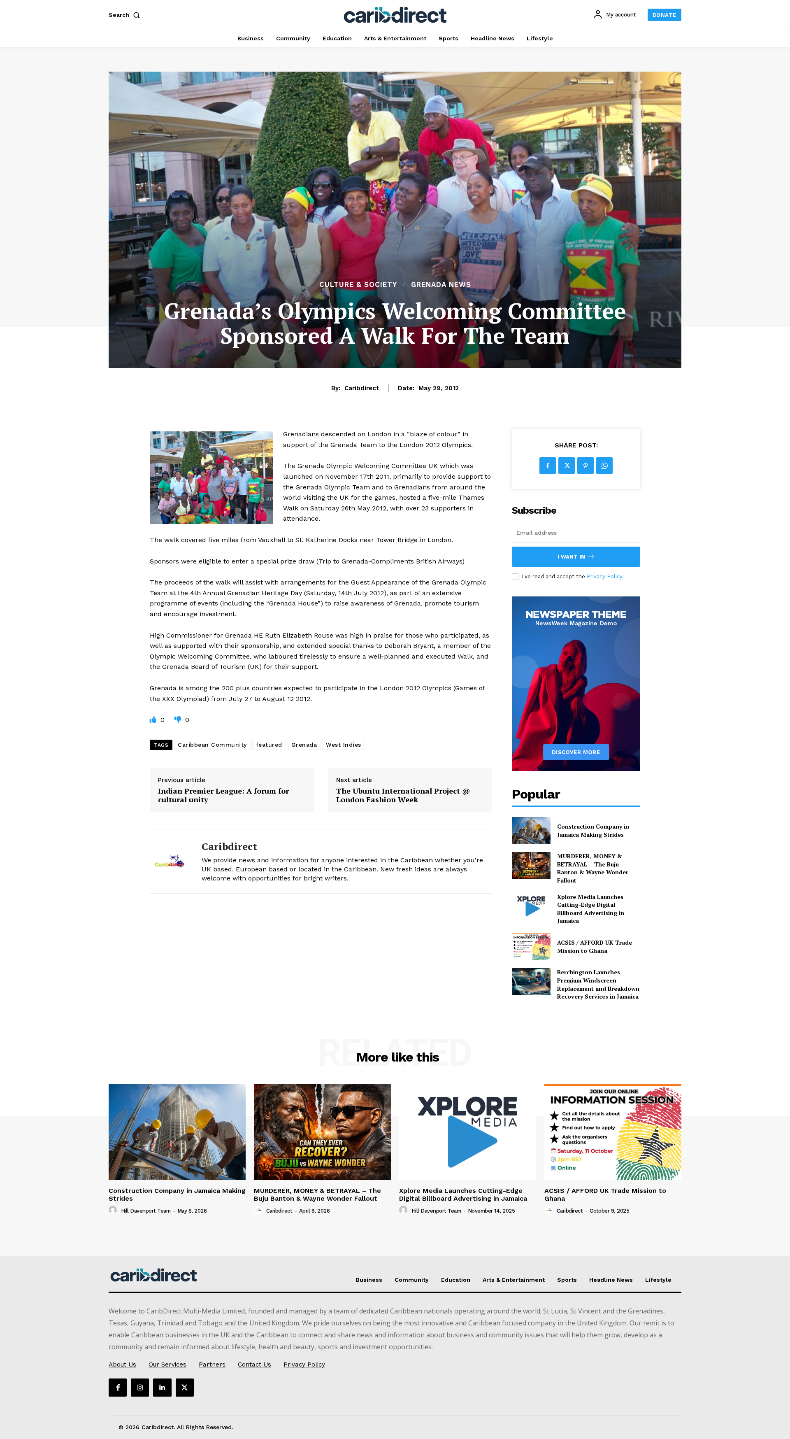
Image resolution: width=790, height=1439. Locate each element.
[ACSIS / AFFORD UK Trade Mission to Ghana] (531, 946)
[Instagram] (140, 1387)
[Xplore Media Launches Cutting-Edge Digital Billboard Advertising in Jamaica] (531, 906)
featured (269, 744)
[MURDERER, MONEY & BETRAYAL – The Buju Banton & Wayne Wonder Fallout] (531, 865)
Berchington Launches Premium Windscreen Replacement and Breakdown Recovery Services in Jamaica (598, 984)
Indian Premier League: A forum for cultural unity (223, 795)
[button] (126, 14)
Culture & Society (358, 284)
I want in (571, 557)
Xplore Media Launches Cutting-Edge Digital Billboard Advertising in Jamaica (590, 909)
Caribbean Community (212, 744)
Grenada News (441, 284)
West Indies (343, 744)
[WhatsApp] (604, 465)
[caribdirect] (169, 861)
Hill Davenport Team (146, 1211)
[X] (566, 465)
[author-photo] (114, 1210)
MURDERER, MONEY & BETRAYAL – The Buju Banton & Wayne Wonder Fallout (592, 868)
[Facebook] (547, 465)
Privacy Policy (604, 576)
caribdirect (361, 388)
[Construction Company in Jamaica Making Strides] (531, 830)
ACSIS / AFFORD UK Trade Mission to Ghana (594, 946)
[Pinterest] (585, 465)
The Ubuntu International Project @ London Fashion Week (403, 795)
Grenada (304, 744)
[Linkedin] (162, 1387)
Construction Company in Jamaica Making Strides (593, 830)
